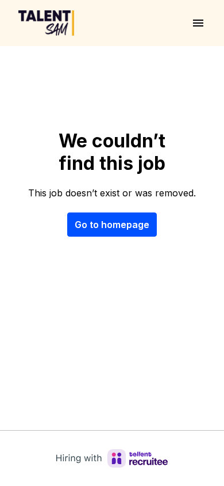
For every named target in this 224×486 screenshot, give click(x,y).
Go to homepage (112, 224)
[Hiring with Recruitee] (112, 458)
